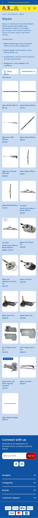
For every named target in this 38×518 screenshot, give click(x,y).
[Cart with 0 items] (29, 8)
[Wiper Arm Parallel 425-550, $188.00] (10, 157)
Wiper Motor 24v (26, 315)
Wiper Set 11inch (26, 279)
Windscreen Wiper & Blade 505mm (10, 246)
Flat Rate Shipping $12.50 (19, 2)
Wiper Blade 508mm (10, 205)
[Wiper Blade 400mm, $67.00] (10, 91)
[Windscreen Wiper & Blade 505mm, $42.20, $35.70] (10, 228)
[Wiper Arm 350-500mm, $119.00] (10, 123)
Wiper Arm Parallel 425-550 (9, 172)
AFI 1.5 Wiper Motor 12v (9, 348)
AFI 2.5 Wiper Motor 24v (27, 348)
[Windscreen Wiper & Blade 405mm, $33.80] (28, 191)
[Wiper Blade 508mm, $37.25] (10, 191)
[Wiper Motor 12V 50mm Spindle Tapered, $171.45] (10, 367)
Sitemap (30, 504)
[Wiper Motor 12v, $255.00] (10, 301)
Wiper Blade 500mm (27, 137)
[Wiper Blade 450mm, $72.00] (28, 91)
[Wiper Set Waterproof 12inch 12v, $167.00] (10, 265)
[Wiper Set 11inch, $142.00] (28, 265)
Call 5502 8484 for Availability (10, 374)
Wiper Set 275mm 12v (26, 243)
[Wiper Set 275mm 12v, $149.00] (28, 228)
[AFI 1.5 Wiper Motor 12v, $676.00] (10, 333)
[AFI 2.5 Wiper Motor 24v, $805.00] (28, 333)
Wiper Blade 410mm (27, 171)
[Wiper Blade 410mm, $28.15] (28, 157)
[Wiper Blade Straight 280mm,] (10, 403)
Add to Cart (10, 99)
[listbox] (28, 71)
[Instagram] (21, 464)
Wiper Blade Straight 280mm (10, 419)
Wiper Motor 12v (8, 315)
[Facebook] (16, 464)
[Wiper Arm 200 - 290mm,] (28, 367)
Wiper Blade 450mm (27, 105)
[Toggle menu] (34, 8)
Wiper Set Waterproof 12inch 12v (9, 281)
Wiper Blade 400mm (10, 105)
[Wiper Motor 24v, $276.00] (28, 301)
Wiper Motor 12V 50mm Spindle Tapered (8, 383)
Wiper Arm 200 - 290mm (26, 382)
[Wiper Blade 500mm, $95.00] (28, 123)
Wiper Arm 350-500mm (8, 138)
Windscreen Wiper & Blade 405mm (27, 209)
